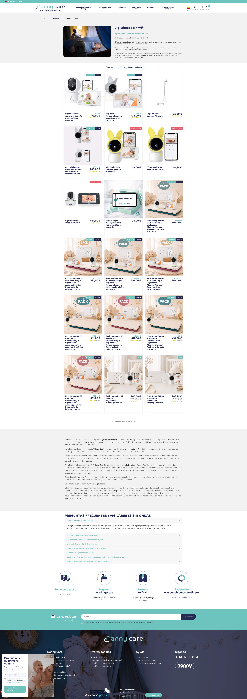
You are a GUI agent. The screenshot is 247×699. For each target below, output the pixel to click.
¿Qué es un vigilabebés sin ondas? (80, 520)
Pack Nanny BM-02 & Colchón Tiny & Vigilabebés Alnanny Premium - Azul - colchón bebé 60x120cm (155, 226)
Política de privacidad (56, 672)
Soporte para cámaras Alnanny (155, 115)
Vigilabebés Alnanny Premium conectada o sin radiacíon (114, 117)
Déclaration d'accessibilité (58, 666)
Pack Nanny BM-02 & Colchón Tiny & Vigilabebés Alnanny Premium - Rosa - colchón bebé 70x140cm (155, 284)
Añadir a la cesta (97, 107)
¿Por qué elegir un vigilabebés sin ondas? (82, 544)
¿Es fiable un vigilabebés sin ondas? (80, 553)
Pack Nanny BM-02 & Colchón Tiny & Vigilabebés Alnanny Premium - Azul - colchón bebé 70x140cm (115, 284)
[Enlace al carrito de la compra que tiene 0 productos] (207, 7)
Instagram (190, 658)
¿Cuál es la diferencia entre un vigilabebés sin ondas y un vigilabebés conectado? (97, 557)
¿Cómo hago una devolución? (149, 663)
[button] (195, 7)
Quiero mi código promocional (11, 689)
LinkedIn (193, 658)
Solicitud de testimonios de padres (62, 675)
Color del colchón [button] (135, 67)
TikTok (198, 658)
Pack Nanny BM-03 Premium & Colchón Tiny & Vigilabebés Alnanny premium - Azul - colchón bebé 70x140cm (155, 342)
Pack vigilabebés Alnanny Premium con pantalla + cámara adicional (73, 170)
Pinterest (185, 658)
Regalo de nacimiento (56, 678)
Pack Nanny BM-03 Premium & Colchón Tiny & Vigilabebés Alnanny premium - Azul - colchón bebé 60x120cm (74, 342)
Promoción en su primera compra (13, 661)
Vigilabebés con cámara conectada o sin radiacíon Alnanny (73, 117)
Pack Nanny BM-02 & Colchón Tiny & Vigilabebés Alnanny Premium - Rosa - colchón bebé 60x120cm (74, 284)
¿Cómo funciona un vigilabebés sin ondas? (83, 535)
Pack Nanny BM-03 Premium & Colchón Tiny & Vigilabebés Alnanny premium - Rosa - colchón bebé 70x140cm (73, 402)
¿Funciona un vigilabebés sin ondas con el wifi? (85, 540)
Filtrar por (110, 67)
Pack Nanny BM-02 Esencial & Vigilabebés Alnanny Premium (114, 399)
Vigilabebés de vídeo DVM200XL (73, 221)
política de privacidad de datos (144, 622)
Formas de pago (143, 657)
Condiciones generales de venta (61, 660)
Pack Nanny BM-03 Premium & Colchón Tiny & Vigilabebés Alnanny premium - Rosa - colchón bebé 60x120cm (114, 342)
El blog (50, 669)
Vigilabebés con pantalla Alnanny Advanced (113, 169)
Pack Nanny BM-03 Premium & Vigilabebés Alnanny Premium (155, 399)
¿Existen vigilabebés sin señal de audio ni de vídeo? (86, 548)
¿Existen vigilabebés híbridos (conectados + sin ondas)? (88, 561)
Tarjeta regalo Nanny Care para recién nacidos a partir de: (113, 223)
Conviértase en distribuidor (102, 663)
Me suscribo (188, 617)
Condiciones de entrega (146, 660)
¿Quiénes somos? (55, 663)
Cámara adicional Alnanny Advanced (155, 168)
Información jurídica (56, 657)
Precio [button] (122, 67)
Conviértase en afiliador (101, 666)
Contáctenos (153, 695)
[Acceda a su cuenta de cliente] (202, 7)
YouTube (181, 658)
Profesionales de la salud (101, 657)
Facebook (177, 658)
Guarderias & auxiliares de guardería (107, 660)
